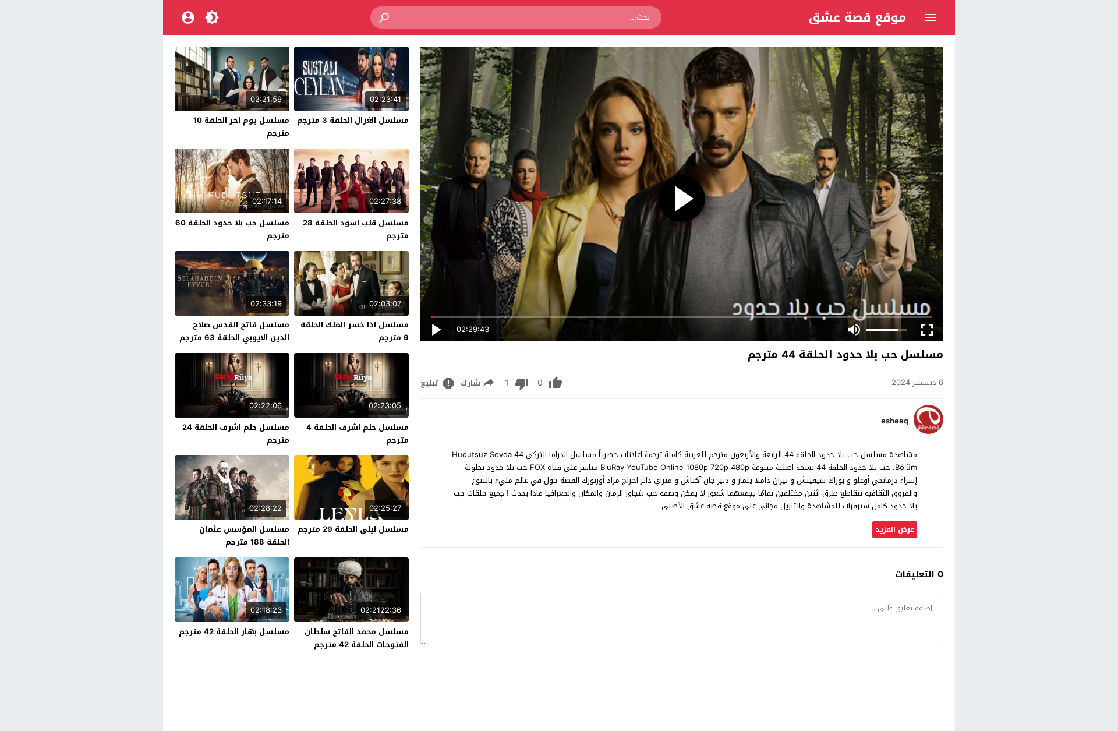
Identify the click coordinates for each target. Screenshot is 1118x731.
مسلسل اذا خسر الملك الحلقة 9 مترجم (354, 331)
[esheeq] (928, 431)
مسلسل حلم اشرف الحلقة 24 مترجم (235, 433)
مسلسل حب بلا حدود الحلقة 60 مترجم (232, 229)
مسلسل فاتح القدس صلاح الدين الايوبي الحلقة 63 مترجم (234, 331)
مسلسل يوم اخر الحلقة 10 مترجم (241, 126)
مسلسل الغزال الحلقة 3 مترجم (353, 120)
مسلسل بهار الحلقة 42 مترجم (234, 631)
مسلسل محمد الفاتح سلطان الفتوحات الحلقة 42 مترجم (357, 638)
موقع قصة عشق (857, 17)
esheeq (894, 421)
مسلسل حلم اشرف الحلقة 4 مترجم (357, 433)
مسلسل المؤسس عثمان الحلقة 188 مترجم (244, 535)
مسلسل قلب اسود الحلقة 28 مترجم (356, 229)
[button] (384, 17)
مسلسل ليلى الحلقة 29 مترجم (353, 529)
